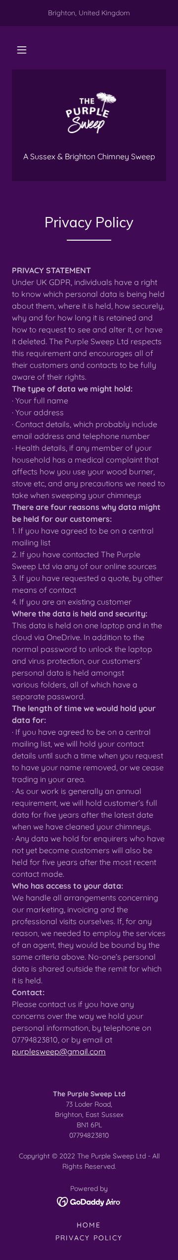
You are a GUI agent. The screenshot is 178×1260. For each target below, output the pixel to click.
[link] (89, 116)
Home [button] (89, 1225)
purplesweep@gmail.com (59, 1051)
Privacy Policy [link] (88, 1237)
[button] (22, 50)
